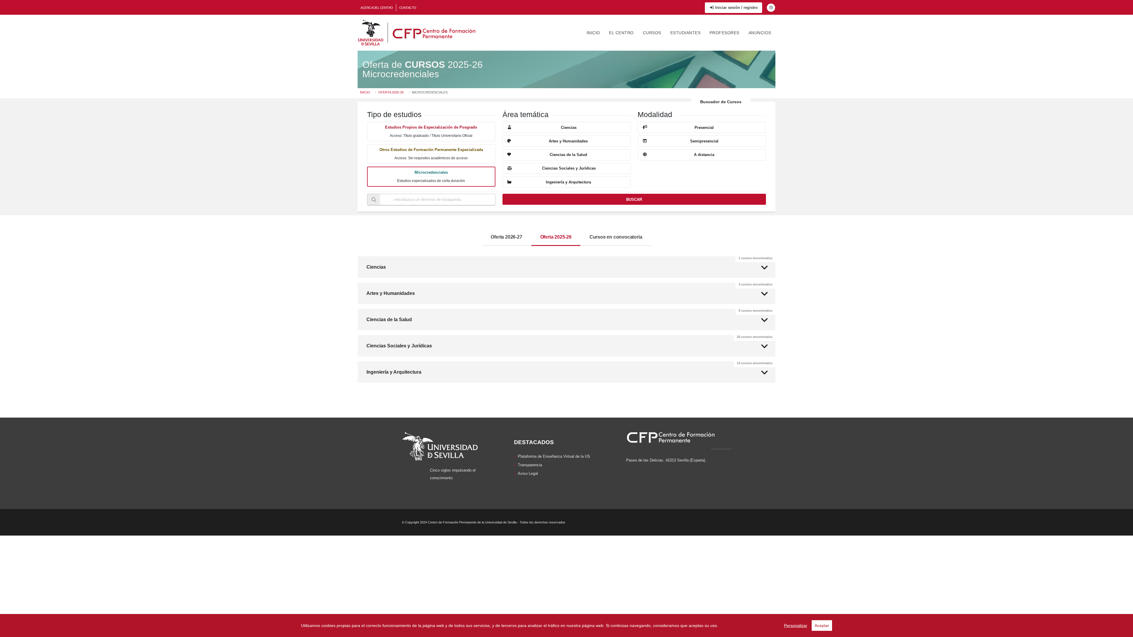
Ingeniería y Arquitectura (569, 368)
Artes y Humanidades (569, 289)
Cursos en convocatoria (616, 236)
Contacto (407, 7)
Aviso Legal (528, 474)
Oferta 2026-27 (506, 236)
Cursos (652, 32)
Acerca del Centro (377, 7)
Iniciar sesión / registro (736, 7)
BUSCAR (634, 199)
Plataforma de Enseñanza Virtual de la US (554, 456)
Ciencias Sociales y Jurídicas (569, 341)
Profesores (724, 32)
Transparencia (530, 465)
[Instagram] (771, 8)
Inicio (593, 32)
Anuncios (760, 32)
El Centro (621, 32)
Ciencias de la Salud (569, 315)
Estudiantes (685, 32)
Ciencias (569, 263)
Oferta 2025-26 (391, 92)
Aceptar (822, 625)
